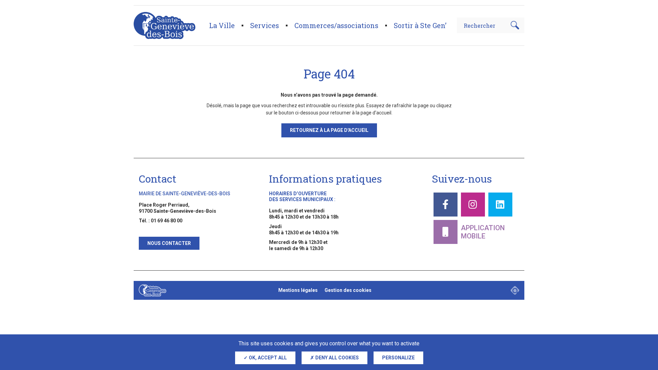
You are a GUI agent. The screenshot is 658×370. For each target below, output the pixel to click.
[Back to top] (641, 332)
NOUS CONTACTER (169, 243)
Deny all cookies (336, 357)
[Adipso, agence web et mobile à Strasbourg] (515, 290)
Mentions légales (298, 290)
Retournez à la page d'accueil (329, 130)
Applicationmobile (483, 232)
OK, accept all (267, 357)
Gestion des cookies (348, 290)
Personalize (398, 357)
